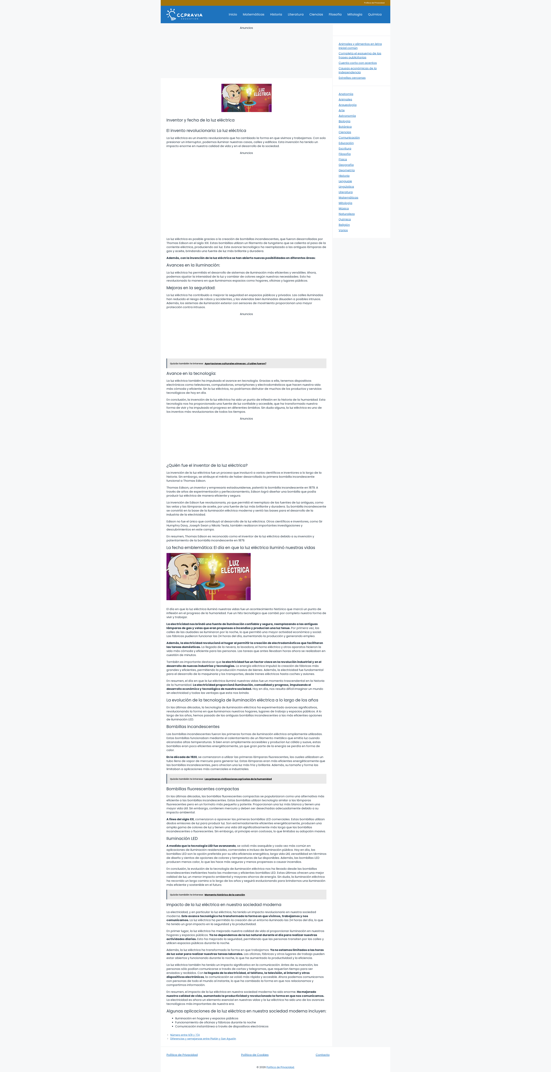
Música (344, 208)
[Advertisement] (246, 52)
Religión (344, 225)
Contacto (323, 1055)
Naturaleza (347, 214)
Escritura (345, 148)
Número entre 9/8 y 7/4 (185, 1035)
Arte (342, 110)
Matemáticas (253, 14)
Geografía (346, 165)
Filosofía (335, 14)
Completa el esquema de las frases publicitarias (360, 55)
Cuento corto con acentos (358, 63)
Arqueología (348, 105)
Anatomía (346, 94)
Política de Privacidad (374, 2)
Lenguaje (345, 181)
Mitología (354, 14)
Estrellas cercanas (352, 78)
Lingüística (346, 187)
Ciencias (316, 14)
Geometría (347, 170)
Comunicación (349, 138)
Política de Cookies (255, 1055)
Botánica (345, 127)
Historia (276, 14)
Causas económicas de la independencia (358, 70)
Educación (346, 143)
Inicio (233, 14)
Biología (344, 121)
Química (375, 14)
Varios (343, 230)
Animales (345, 99)
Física (343, 159)
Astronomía (347, 116)
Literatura (296, 14)
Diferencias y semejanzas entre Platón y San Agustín (203, 1038)
